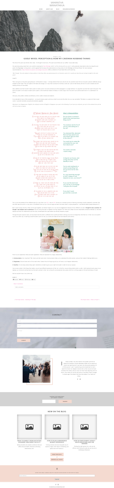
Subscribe (57, 479)
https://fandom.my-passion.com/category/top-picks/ (35, 69)
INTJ (47, 202)
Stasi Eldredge (46, 66)
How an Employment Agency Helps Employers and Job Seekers (84, 442)
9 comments (18, 283)
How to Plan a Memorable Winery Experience (57, 441)
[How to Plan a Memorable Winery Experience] (57, 427)
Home (41, 9)
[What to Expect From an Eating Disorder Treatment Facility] (29, 427)
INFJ (54, 202)
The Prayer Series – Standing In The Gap (25, 299)
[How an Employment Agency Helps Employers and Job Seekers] (84, 427)
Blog (57, 9)
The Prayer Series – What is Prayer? (90, 299)
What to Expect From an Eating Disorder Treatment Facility (29, 441)
